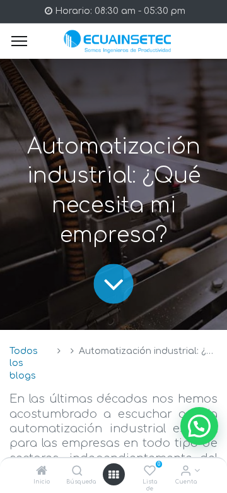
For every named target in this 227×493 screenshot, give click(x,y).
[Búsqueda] (77, 472)
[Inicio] (41, 472)
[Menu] (19, 41)
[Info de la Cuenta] (186, 472)
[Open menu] (113, 474)
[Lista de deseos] (150, 472)
